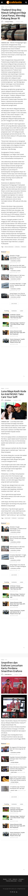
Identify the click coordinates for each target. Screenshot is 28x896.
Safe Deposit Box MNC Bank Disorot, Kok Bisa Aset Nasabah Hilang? (18, 267)
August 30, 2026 (13, 262)
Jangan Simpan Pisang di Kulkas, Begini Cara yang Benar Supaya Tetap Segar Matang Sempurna (18, 778)
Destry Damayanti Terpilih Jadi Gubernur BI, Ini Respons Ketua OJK (17, 340)
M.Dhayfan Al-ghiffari (15, 260)
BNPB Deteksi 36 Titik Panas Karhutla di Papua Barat (17, 276)
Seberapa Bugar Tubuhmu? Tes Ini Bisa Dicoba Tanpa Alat (17, 324)
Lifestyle (7, 388)
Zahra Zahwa (14, 772)
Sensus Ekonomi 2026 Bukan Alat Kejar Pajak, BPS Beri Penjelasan (17, 332)
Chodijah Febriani (14, 762)
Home (2, 7)
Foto (6, 659)
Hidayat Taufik (14, 790)
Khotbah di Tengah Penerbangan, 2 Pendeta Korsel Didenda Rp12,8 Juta (18, 257)
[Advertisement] (14, 363)
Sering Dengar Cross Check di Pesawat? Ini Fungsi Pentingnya (18, 294)
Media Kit (15, 879)
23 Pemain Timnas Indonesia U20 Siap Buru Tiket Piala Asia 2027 (16, 316)
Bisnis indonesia (9, 246)
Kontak (20, 881)
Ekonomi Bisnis (8, 7)
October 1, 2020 (18, 674)
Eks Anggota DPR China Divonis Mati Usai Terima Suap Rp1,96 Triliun (18, 748)
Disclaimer (21, 879)
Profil (10, 879)
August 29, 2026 (13, 280)
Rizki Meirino (8, 674)
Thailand (23, 246)
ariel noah (7, 518)
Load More (14, 303)
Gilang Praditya (9, 21)
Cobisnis (17, 246)
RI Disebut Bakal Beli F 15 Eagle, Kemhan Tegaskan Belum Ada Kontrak (18, 285)
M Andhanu (8, 400)
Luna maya (21, 518)
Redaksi (5, 879)
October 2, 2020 (19, 21)
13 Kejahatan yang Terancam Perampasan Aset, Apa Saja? (17, 787)
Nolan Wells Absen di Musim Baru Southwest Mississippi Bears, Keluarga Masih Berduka (18, 768)
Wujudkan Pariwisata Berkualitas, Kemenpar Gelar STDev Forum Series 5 (18, 758)
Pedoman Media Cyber (11, 881)
